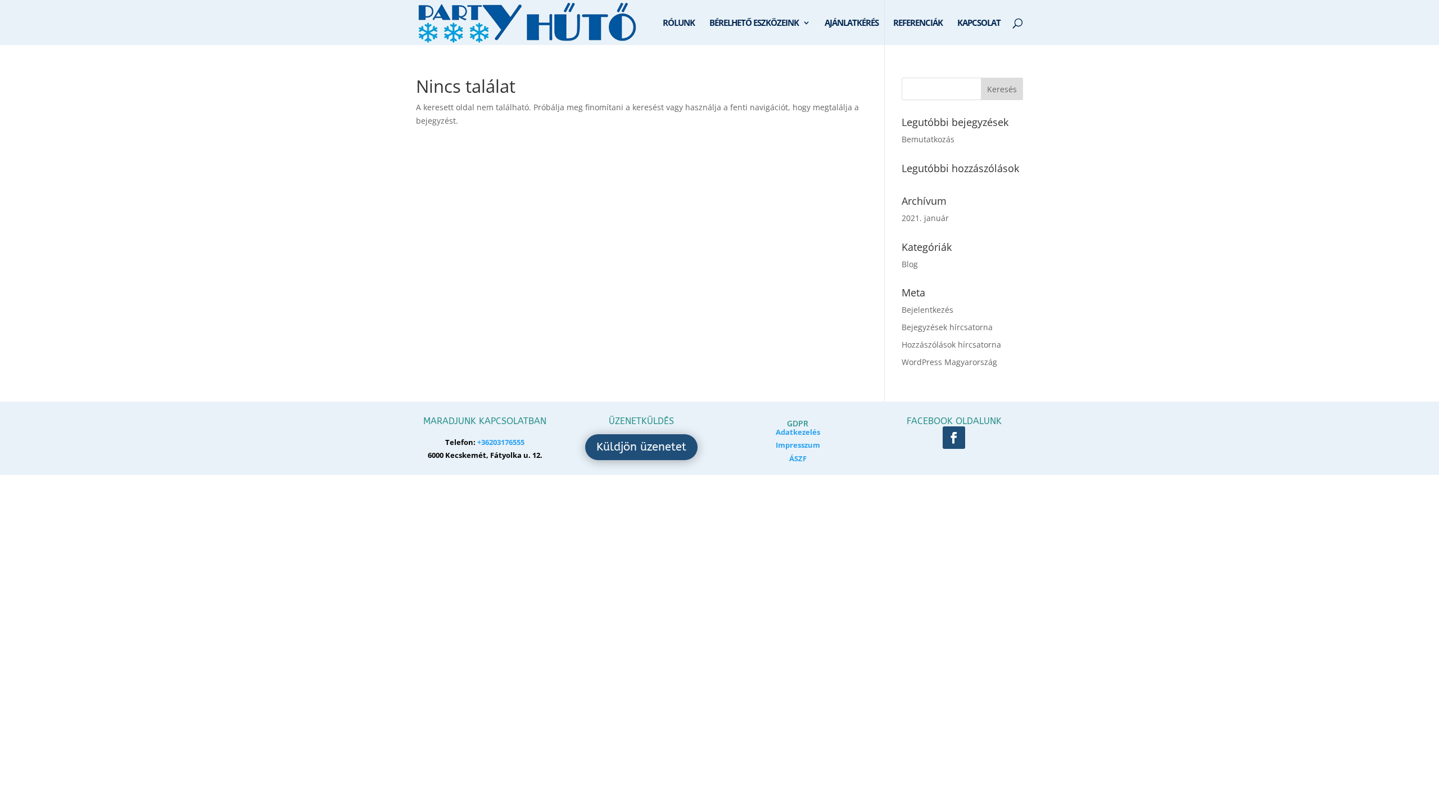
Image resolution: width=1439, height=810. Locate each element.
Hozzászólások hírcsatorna (951, 344)
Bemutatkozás (928, 139)
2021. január (925, 218)
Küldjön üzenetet (641, 446)
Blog (910, 264)
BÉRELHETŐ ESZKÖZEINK (754, 23)
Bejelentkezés (927, 309)
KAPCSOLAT (979, 23)
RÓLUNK (679, 23)
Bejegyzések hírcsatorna (947, 327)
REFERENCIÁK (918, 23)
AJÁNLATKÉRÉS (852, 23)
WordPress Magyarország (949, 362)
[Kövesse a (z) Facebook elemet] (954, 437)
